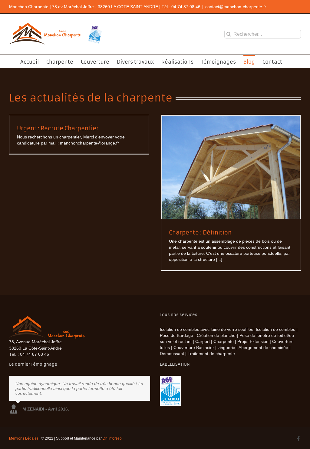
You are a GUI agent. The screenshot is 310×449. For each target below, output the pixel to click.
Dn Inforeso (112, 438)
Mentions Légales (23, 438)
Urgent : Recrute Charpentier (58, 128)
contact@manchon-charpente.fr (235, 6)
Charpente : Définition (200, 232)
